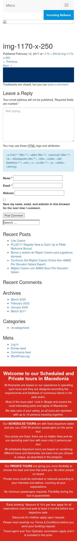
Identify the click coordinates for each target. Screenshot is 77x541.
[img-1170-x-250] (38, 74)
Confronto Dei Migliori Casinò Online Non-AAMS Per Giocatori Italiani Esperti (41, 262)
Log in (15, 344)
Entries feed (18, 348)
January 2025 (19, 307)
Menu (10, 5)
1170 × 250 (50, 54)
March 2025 (18, 299)
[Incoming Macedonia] (38, 27)
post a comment (58, 84)
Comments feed (21, 352)
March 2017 (18, 311)
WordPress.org (20, 356)
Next (7, 65)
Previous (10, 61)
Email (7, 185)
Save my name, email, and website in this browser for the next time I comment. (36, 206)
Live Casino (18, 240)
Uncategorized (20, 328)
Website (8, 193)
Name (7, 178)
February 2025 (20, 303)
